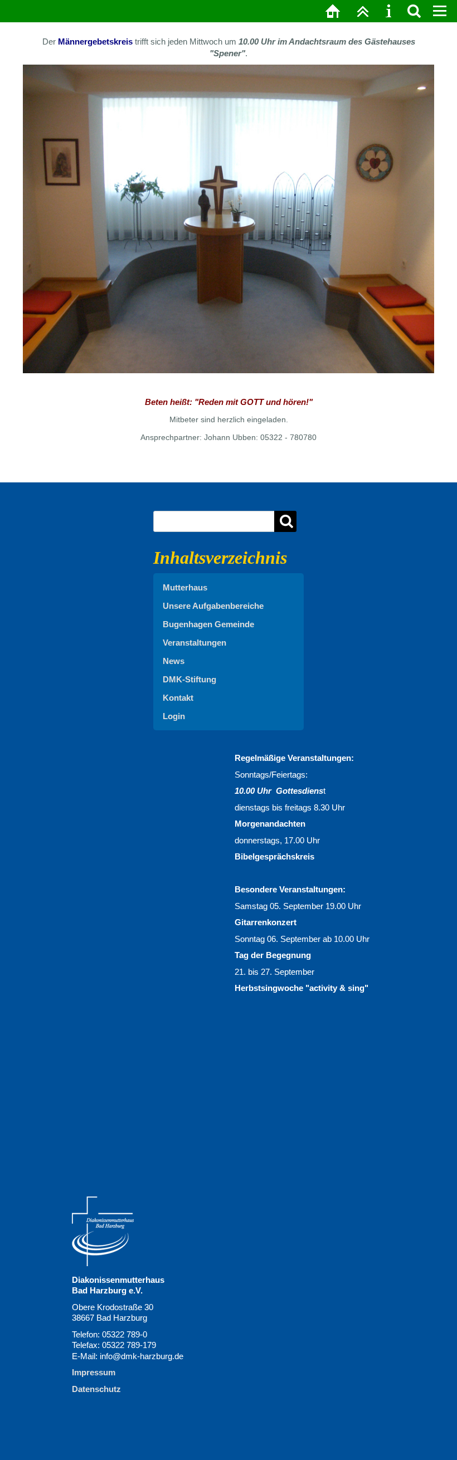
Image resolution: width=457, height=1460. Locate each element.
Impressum (93, 1372)
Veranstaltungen (194, 642)
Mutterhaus (185, 587)
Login (174, 716)
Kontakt (178, 697)
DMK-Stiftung (189, 679)
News (173, 661)
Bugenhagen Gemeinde (208, 624)
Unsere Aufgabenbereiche (213, 606)
